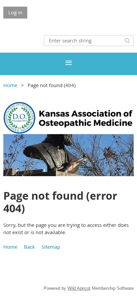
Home (10, 85)
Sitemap (51, 246)
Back (29, 246)
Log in (15, 12)
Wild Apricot (79, 288)
